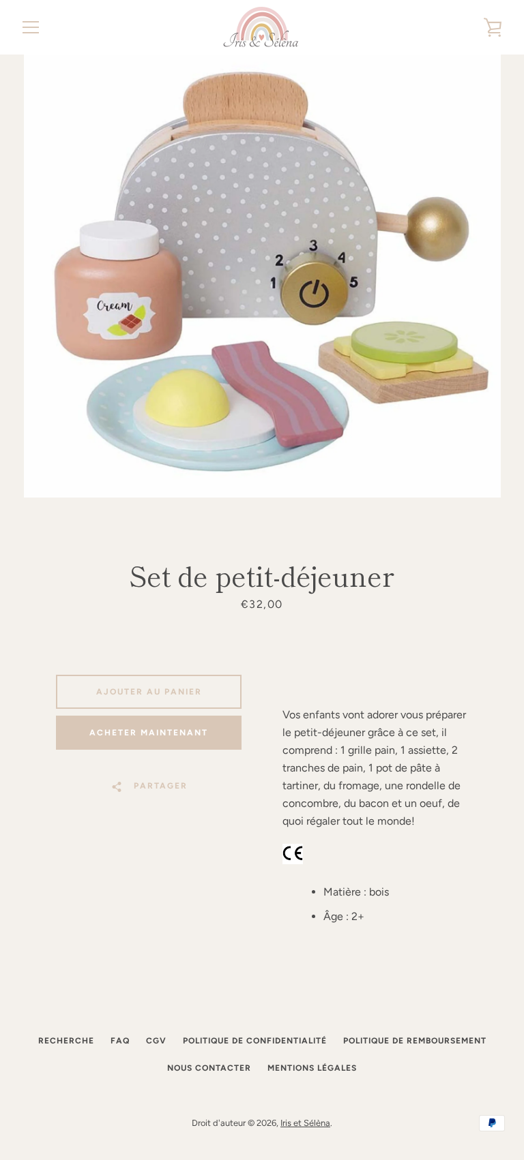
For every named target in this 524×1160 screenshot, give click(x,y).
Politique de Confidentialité (255, 1040)
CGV (156, 1040)
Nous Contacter (209, 1068)
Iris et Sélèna (305, 1123)
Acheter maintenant (148, 732)
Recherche (66, 1040)
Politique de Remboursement (414, 1040)
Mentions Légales (312, 1068)
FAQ (120, 1040)
